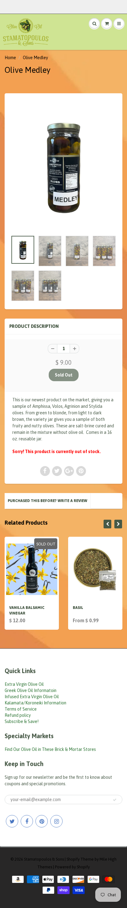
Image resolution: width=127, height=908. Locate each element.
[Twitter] (12, 821)
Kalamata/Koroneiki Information (35, 702)
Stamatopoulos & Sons (44, 859)
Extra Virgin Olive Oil (24, 684)
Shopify (73, 859)
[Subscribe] (115, 800)
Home (10, 57)
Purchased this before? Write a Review (47, 501)
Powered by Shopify (72, 867)
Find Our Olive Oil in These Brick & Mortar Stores (50, 749)
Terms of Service (21, 709)
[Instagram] (56, 821)
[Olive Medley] (63, 165)
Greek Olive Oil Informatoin (30, 690)
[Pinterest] (41, 821)
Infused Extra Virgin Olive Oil (32, 696)
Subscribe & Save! (22, 721)
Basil (78, 608)
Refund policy (18, 715)
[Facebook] (27, 821)
